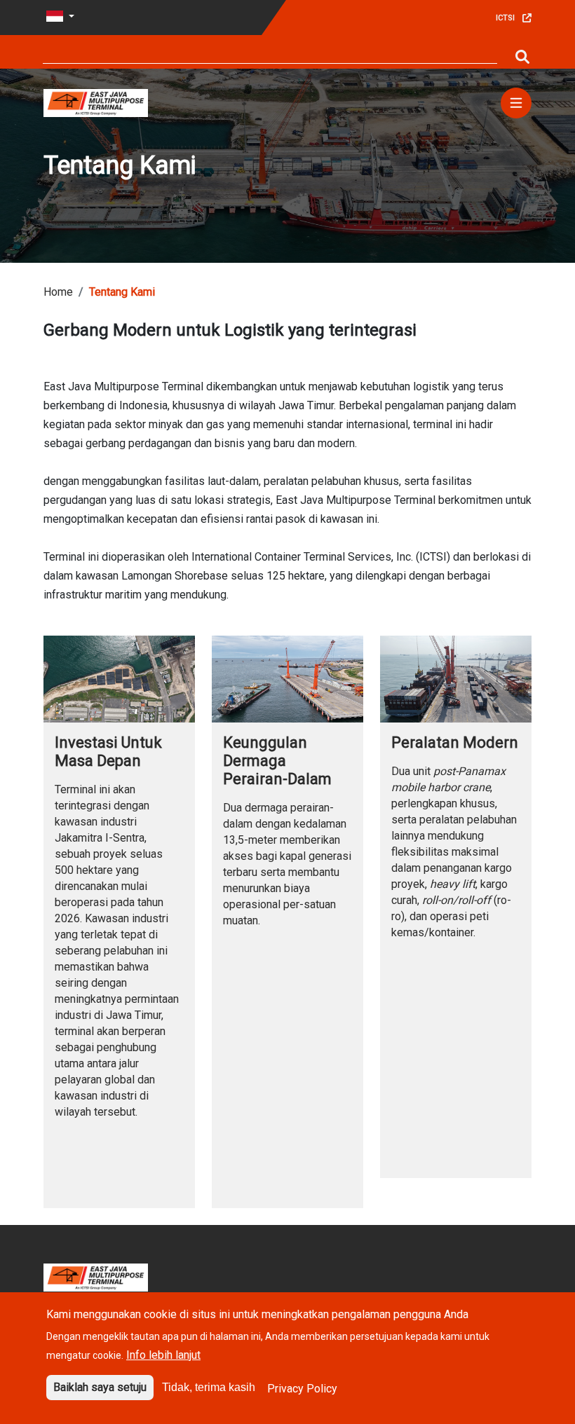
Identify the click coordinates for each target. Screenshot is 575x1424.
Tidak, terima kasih (208, 1387)
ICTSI (505, 17)
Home (58, 292)
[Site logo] (95, 102)
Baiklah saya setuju (100, 1387)
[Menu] (516, 103)
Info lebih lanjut (163, 1355)
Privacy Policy (302, 1388)
